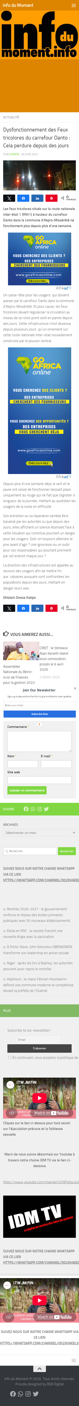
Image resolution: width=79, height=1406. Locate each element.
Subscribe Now (39, 714)
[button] (39, 690)
